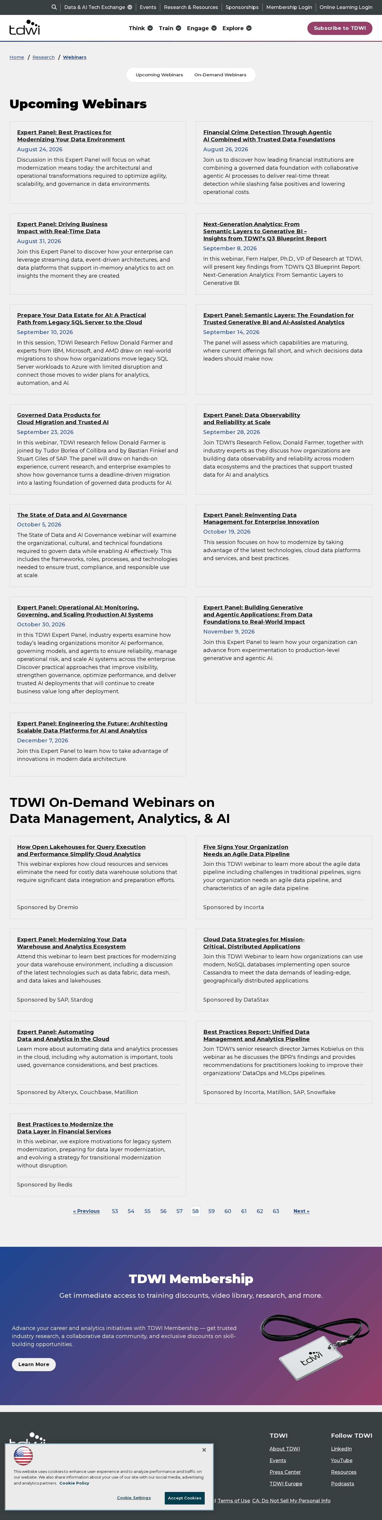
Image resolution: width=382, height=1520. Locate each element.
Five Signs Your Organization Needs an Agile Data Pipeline (246, 851)
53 (115, 1211)
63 (276, 1211)
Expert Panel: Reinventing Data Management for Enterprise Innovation (261, 519)
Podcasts (342, 1484)
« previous (86, 1211)
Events (148, 7)
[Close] (204, 1449)
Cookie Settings (134, 1497)
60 (227, 1211)
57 (179, 1211)
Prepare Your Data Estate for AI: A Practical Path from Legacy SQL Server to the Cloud (81, 319)
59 (211, 1211)
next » (301, 1211)
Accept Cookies (184, 1498)
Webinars (75, 57)
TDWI (278, 1435)
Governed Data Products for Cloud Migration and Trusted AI (63, 419)
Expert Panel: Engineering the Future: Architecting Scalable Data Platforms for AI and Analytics (92, 727)
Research (44, 57)
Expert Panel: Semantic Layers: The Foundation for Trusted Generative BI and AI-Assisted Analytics (278, 319)
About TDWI (284, 1449)
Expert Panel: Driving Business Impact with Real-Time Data (62, 228)
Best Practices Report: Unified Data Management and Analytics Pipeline (256, 1035)
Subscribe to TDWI (340, 28)
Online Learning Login (346, 7)
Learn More (34, 1364)
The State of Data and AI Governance (72, 515)
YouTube (341, 1460)
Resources (344, 1472)
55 (147, 1211)
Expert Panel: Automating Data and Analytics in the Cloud (63, 1035)
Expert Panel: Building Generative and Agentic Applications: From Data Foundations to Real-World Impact (257, 614)
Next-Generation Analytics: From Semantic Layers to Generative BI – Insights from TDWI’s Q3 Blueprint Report (265, 231)
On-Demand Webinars (220, 75)
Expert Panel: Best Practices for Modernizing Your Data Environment (71, 136)
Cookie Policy (74, 1483)
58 (195, 1211)
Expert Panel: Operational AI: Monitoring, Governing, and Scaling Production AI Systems (85, 611)
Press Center (285, 1472)
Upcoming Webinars (159, 75)
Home (17, 57)
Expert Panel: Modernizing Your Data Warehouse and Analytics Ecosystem (72, 943)
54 (131, 1211)
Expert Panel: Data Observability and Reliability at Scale (251, 419)
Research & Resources (191, 7)
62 (260, 1211)
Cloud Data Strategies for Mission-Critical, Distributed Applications (254, 943)
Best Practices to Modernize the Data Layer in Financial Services (65, 1128)
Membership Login (289, 7)
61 (244, 1211)
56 (163, 1211)
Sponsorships (242, 7)
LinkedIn (341, 1449)
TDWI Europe (285, 1484)
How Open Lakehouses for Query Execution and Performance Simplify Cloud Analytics (81, 851)
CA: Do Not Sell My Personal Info (291, 1501)
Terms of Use (234, 1501)
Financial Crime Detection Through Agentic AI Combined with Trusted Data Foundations (269, 136)
